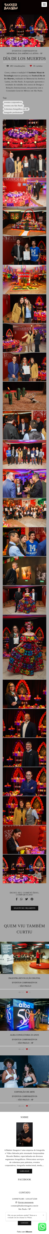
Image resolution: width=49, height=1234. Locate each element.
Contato (24, 1223)
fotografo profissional (13, 112)
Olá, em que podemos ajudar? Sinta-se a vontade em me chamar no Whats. (22, 1216)
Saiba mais (24, 1171)
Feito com (24, 1232)
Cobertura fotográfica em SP (16, 109)
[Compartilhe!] (24, 142)
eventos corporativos (13, 102)
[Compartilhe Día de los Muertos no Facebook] (16, 899)
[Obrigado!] (16, 142)
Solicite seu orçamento (24, 908)
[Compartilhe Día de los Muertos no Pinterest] (32, 899)
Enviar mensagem (25, 1202)
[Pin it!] (32, 142)
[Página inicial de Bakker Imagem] (11, 7)
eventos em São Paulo (13, 106)
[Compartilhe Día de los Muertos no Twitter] (26, 899)
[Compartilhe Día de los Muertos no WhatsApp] (21, 899)
